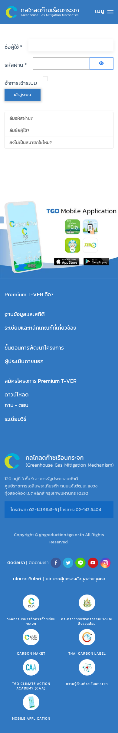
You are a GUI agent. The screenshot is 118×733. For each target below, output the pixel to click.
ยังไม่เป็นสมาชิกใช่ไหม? (30, 142)
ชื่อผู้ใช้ (13, 47)
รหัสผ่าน (16, 65)
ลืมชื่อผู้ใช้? (19, 130)
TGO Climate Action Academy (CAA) (31, 686)
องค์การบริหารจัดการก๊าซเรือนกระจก (31, 621)
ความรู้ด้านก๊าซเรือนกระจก (87, 683)
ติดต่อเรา (16, 562)
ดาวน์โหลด (17, 394)
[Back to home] (42, 12)
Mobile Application (31, 718)
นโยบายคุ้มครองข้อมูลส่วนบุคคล (75, 578)
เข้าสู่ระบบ (22, 95)
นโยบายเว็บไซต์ (27, 578)
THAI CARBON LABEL (87, 653)
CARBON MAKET (31, 653)
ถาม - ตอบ (16, 405)
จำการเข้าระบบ (21, 83)
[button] (104, 12)
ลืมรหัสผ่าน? (21, 118)
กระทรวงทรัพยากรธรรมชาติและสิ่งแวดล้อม (87, 621)
